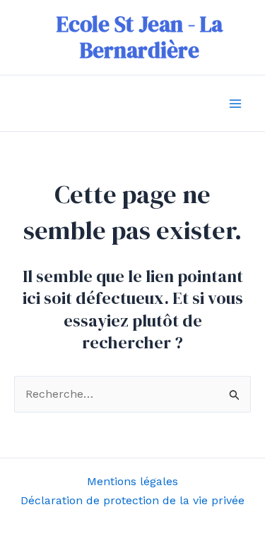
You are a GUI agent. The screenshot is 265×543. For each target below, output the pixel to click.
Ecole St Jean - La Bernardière (140, 37)
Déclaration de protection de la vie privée (132, 500)
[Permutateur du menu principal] (235, 103)
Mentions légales (132, 481)
